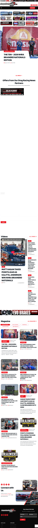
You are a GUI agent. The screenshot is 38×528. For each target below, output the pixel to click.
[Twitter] (37, 5)
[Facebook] (35, 5)
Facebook (6, 494)
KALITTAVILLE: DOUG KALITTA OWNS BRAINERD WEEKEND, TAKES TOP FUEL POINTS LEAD (8, 376)
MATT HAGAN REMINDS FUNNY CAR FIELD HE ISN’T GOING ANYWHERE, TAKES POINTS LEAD (28, 346)
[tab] (5, 324)
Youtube (2, 494)
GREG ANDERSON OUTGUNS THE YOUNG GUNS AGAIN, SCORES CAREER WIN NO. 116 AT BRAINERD (28, 376)
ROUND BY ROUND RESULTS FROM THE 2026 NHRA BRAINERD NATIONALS (9, 467)
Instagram (9, 493)
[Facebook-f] (6, 484)
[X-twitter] (9, 484)
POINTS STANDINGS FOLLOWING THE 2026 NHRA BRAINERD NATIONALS (27, 436)
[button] (1, 8)
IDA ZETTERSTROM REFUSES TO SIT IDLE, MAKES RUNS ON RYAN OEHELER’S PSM (9, 435)
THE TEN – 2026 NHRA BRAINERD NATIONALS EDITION (14, 57)
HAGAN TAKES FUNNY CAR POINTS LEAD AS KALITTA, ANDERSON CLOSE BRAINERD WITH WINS (28, 403)
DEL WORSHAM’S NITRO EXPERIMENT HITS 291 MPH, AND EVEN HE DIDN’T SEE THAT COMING (9, 401)
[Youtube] (33, 5)
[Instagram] (31, 5)
